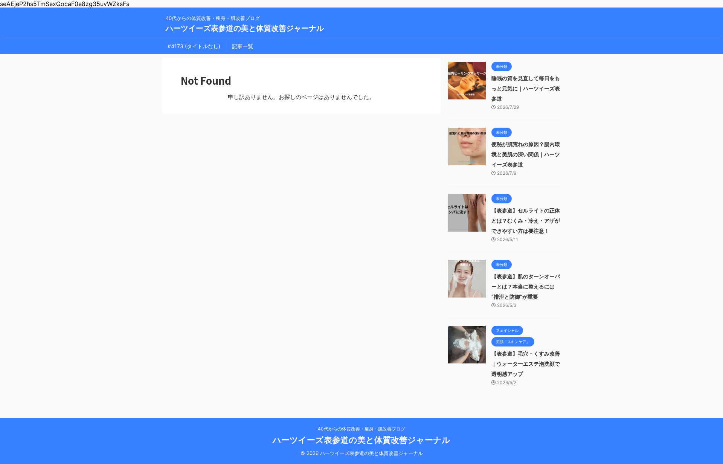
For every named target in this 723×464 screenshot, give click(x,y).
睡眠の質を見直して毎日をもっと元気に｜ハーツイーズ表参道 (525, 88)
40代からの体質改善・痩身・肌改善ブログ (361, 429)
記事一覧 (242, 46)
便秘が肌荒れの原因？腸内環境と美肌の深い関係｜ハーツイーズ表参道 (525, 154)
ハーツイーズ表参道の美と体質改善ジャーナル (245, 28)
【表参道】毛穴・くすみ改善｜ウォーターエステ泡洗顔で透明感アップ (525, 363)
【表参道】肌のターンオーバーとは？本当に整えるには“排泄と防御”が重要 (525, 286)
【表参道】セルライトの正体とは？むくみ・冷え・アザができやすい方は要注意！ (525, 220)
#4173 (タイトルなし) (194, 46)
